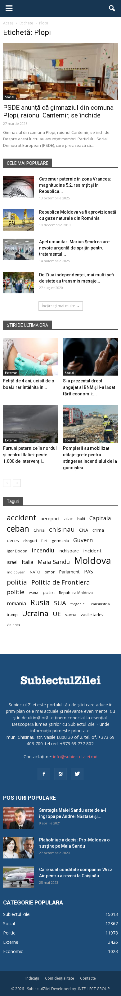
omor (50, 572)
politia (17, 582)
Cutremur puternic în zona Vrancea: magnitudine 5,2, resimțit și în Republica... (75, 185)
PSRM (33, 592)
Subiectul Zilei (16, 914)
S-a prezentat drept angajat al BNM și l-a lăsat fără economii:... (89, 387)
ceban (18, 528)
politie (16, 592)
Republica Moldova (76, 592)
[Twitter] (77, 774)
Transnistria (99, 604)
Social (9, 97)
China (39, 530)
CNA (83, 530)
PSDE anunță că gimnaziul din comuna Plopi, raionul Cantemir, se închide (58, 111)
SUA (60, 603)
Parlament (69, 572)
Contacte (88, 978)
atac (68, 518)
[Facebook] (44, 774)
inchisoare (69, 551)
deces (13, 540)
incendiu (43, 550)
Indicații (32, 978)
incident (92, 550)
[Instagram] (60, 774)
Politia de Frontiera (60, 582)
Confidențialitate (59, 978)
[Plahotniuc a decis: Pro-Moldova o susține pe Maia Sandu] (18, 847)
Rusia (40, 602)
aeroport (50, 518)
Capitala (100, 518)
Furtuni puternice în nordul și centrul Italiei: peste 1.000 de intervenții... (30, 455)
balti (81, 518)
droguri (30, 540)
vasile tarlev (92, 614)
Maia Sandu (54, 561)
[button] (112, 8)
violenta (13, 624)
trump (12, 614)
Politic (9, 933)
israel (12, 562)
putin (49, 592)
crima (98, 530)
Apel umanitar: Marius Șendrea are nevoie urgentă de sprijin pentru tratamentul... (74, 248)
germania (60, 540)
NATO (35, 572)
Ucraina (35, 613)
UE (57, 614)
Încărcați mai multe (58, 306)
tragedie (77, 604)
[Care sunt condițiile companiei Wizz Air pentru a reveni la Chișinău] (18, 877)
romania (16, 603)
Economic (13, 951)
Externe (11, 373)
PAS (88, 571)
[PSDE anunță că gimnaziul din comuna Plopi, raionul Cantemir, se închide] (60, 71)
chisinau (62, 529)
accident (21, 517)
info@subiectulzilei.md (75, 757)
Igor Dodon (17, 551)
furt (44, 540)
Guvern (83, 540)
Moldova (92, 560)
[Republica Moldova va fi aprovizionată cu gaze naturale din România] (18, 220)
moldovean (16, 572)
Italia (27, 562)
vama (70, 614)
